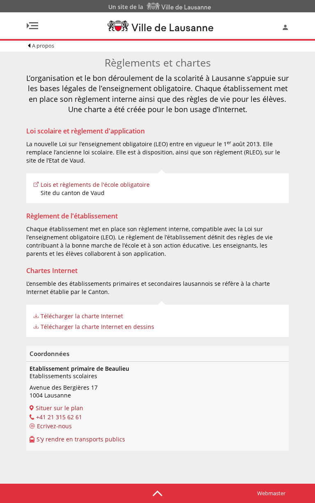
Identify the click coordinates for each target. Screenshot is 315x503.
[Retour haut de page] (157, 492)
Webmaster (271, 493)
